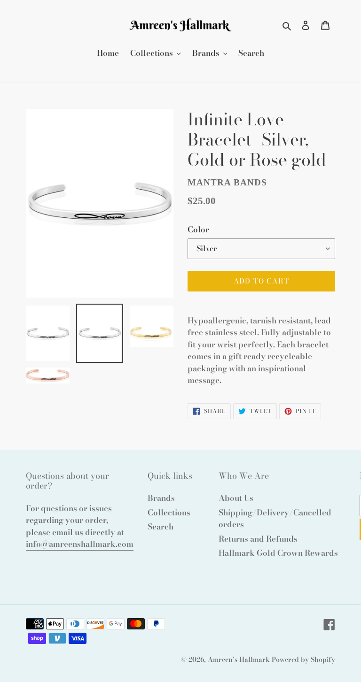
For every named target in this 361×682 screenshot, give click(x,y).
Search (160, 527)
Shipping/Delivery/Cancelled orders (275, 518)
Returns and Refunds (258, 539)
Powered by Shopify (303, 659)
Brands (161, 498)
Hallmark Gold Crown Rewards (278, 553)
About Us (236, 498)
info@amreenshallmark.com (79, 544)
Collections (169, 512)
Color (198, 230)
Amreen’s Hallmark (239, 659)
